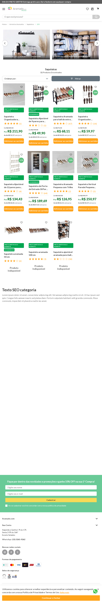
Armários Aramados (16, 24)
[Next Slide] (97, 43)
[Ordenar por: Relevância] (26, 78)
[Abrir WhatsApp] (95, 591)
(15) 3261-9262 (18, 539)
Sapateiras (30, 24)
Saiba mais (64, 592)
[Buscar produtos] (96, 17)
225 (38, 24)
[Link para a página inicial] (4, 24)
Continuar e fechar (51, 598)
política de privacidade (57, 505)
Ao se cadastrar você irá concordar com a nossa (37, 505)
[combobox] (51, 17)
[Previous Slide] (5, 43)
